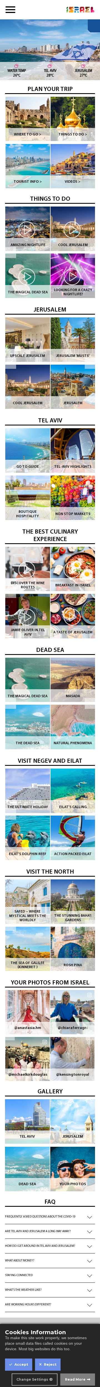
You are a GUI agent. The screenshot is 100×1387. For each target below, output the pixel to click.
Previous (10, 252)
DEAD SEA (50, 650)
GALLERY (50, 1092)
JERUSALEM (50, 310)
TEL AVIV (50, 421)
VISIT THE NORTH (50, 872)
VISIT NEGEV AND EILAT (50, 761)
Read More (75, 1379)
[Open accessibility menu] (94, 25)
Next (90, 252)
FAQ (50, 1202)
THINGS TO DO (50, 199)
